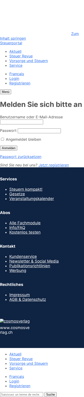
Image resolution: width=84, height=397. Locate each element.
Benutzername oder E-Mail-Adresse (31, 117)
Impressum (19, 294)
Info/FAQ (17, 227)
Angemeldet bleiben (23, 139)
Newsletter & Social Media (34, 261)
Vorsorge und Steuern (28, 60)
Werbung (17, 270)
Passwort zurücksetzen (20, 156)
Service (15, 65)
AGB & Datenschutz (27, 299)
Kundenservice (23, 256)
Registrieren (19, 83)
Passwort (8, 130)
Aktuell (15, 51)
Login (14, 78)
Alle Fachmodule (25, 223)
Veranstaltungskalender (31, 198)
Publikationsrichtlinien (29, 265)
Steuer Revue (21, 56)
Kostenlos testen (25, 232)
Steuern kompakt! (25, 189)
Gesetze (17, 194)
